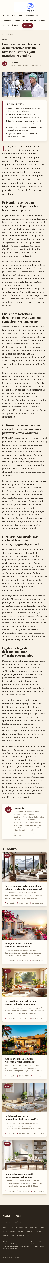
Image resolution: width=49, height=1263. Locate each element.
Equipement (8, 20)
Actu (13, 15)
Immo (17, 20)
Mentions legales (17, 1235)
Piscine (42, 20)
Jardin (25, 20)
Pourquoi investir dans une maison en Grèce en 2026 (18, 945)
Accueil (6, 15)
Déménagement (31, 15)
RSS (28, 1235)
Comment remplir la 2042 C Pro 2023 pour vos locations (19, 1175)
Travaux (6, 25)
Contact (27, 25)
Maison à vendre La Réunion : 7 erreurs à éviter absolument (19, 1060)
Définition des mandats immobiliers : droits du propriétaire (23, 1118)
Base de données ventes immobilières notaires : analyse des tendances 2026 (23, 887)
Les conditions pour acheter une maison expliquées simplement (21, 1002)
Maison (33, 20)
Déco (20, 15)
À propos (15, 25)
